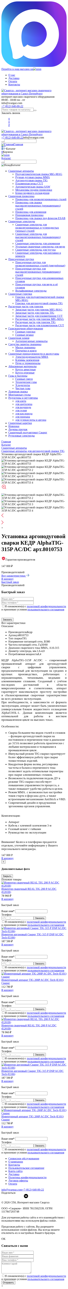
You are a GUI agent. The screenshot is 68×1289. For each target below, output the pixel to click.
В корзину (7, 578)
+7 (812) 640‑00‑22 (33, 1189)
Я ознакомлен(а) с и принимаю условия (33, 608)
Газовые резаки (24, 334)
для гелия (21, 410)
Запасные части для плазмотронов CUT (39, 315)
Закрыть (7, 876)
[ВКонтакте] (26, 1196)
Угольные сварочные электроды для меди (40, 246)
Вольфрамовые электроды (31, 290)
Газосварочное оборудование (25, 328)
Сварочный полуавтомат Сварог (27, 432)
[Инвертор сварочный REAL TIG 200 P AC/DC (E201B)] (34, 885)
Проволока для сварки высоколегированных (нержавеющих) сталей (38, 205)
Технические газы (26, 382)
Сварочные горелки (20, 293)
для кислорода (23, 413)
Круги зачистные (25, 369)
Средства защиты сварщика (24, 344)
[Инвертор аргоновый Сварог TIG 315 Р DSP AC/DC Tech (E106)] (34, 931)
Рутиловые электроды (21, 435)
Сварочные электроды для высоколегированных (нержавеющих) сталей (38, 237)
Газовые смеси (24, 378)
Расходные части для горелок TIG (35, 322)
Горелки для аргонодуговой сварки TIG (39, 303)
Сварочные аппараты (21, 170)
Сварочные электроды (21, 221)
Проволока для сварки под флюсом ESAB (40, 218)
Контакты (14, 84)
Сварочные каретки (20, 423)
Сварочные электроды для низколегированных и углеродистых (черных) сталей (37, 227)
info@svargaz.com (11, 103)
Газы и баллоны (17, 375)
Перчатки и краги (26, 350)
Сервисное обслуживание (23, 1158)
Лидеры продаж (17, 429)
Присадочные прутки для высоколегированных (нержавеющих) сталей (38, 271)
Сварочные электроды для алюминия (37, 243)
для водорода (23, 407)
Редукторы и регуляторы (23, 397)
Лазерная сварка (18, 391)
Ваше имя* (8, 911)
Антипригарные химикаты (31, 341)
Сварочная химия (18, 337)
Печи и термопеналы (27, 363)
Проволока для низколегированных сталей (40, 199)
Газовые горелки (25, 331)
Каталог (6, 158)
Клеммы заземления (27, 360)
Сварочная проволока (21, 196)
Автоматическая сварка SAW (32, 186)
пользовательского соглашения (45, 609)
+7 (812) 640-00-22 (12, 106)
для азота (20, 400)
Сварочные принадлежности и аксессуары (33, 353)
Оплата (12, 81)
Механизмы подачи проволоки (33, 189)
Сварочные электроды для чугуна (35, 249)
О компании (15, 1161)
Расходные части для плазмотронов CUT (39, 325)
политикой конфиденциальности (46, 606)
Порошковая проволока (29, 215)
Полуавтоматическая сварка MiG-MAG (38, 174)
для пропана (22, 416)
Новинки (13, 426)
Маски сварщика (25, 347)
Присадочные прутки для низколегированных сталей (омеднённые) (40, 264)
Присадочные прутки (21, 259)
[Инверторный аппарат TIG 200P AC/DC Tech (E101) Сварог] (34, 976)
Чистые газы (22, 388)
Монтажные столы (19, 394)
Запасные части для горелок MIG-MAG (38, 309)
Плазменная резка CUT (29, 183)
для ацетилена (23, 404)
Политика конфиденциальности (27, 1177)
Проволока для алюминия (30, 211)
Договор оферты (18, 1180)
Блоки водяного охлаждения (32, 193)
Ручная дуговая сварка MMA (32, 177)
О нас (11, 75)
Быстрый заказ (10, 582)
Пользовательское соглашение (26, 1167)
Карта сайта (15, 1171)
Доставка (13, 78)
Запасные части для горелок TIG (34, 312)
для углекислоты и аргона (30, 419)
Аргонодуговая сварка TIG (31, 180)
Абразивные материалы (22, 366)
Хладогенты (22, 385)
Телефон (6, 914)
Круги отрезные (25, 372)
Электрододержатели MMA (31, 356)
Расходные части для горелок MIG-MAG (39, 319)
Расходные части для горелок (25, 306)
